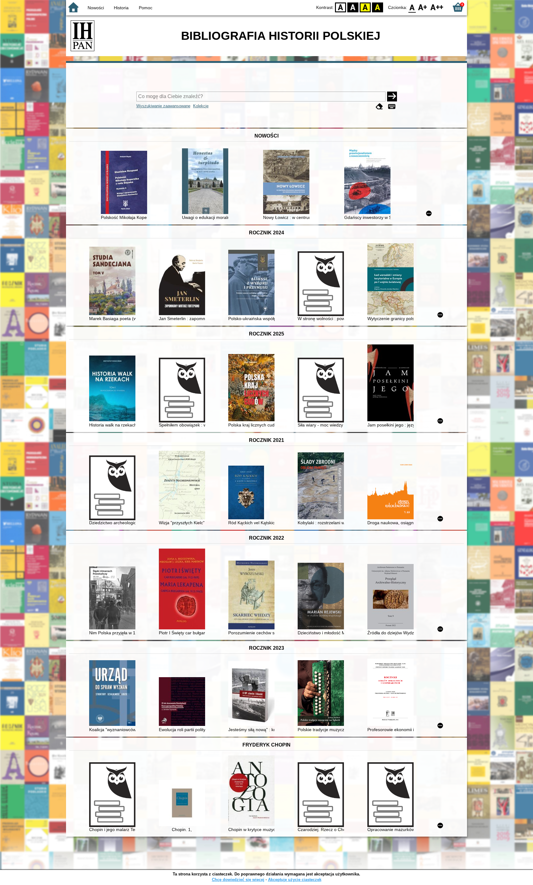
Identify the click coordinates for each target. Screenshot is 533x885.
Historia (121, 7)
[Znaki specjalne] (392, 106)
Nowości (96, 7)
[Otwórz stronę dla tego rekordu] (125, 183)
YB (365, 7)
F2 (437, 7)
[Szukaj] (392, 96)
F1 (423, 7)
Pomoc (145, 7)
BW (353, 7)
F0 (412, 7)
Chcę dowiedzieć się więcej (238, 879)
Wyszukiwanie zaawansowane (163, 106)
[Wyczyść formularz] (379, 106)
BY (377, 7)
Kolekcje (201, 106)
